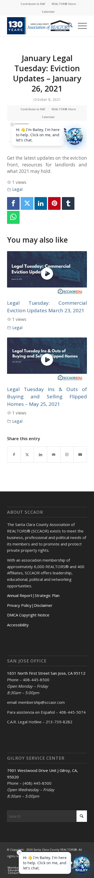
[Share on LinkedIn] (40, 454)
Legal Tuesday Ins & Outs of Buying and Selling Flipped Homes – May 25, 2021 (47, 396)
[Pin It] (54, 203)
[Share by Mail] (53, 454)
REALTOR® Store (64, 4)
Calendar (48, 12)
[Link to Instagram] (67, 454)
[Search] (67, 25)
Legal (17, 189)
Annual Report (19, 595)
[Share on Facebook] (14, 454)
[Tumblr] (68, 203)
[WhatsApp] (13, 217)
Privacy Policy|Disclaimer (29, 605)
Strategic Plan (47, 595)
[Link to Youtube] (80, 454)
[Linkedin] (40, 203)
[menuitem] (33, 4)
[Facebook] (13, 203)
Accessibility (18, 624)
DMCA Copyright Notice (28, 614)
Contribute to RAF (33, 4)
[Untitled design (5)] (39, 25)
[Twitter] (27, 203)
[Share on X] (27, 454)
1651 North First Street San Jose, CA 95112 (46, 673)
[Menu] (80, 25)
